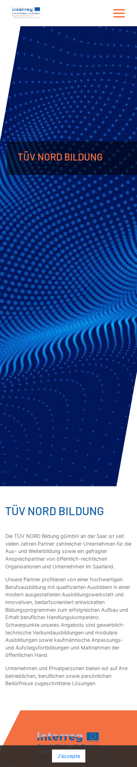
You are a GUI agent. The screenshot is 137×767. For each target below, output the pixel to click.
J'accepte (68, 756)
